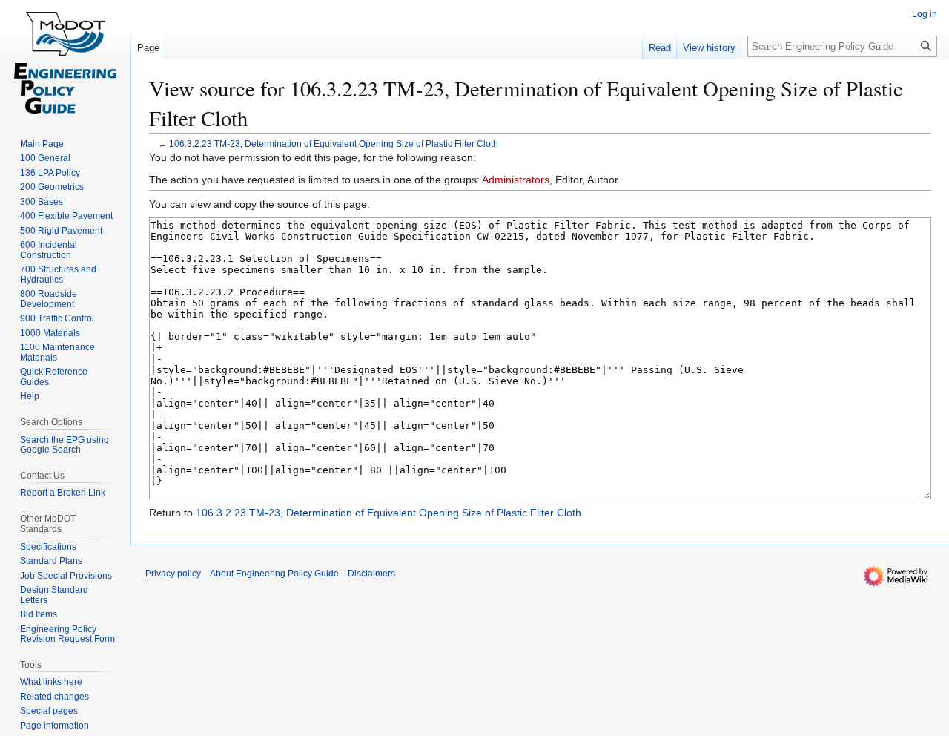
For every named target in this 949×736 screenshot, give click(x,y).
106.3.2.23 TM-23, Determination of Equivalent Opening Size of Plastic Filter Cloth (333, 143)
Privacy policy (173, 573)
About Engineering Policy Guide (274, 573)
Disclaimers (371, 573)
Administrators (515, 179)
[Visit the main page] (65, 59)
